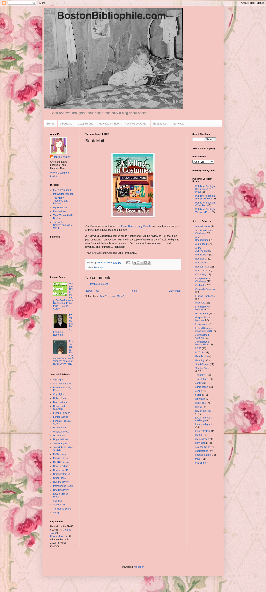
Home (51, 123)
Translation (201, 379)
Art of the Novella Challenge (204, 232)
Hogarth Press (60, 439)
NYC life (199, 352)
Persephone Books (63, 486)
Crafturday (200, 285)
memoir (199, 435)
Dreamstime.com (59, 536)
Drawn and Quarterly (59, 407)
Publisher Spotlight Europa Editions (205, 197)
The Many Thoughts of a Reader (60, 200)
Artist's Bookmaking (202, 238)
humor (198, 406)
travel (198, 459)
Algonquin (58, 379)
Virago (56, 512)
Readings (200, 360)
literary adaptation (204, 424)
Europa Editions (61, 413)
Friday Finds (201, 313)
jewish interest (203, 411)
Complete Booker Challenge (204, 280)
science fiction (202, 447)
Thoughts (200, 375)
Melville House (61, 458)
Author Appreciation (202, 249)
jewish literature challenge (203, 419)
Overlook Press (61, 482)
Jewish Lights (60, 443)
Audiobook (201, 244)
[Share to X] (142, 263)
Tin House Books (62, 508)
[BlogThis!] (138, 263)
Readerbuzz (59, 211)
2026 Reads (85, 123)
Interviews (178, 123)
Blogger (139, 567)
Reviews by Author (136, 123)
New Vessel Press (62, 470)
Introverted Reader (63, 194)
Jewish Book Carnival (202, 336)
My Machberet (60, 207)
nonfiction (200, 443)
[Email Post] (127, 262)
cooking (199, 383)
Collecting (200, 274)
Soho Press (59, 504)
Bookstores (201, 270)
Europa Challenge (205, 296)
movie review (202, 439)
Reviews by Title (109, 123)
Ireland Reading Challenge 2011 (203, 329)
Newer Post (92, 290)
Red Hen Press (61, 490)
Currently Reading (205, 289)
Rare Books (201, 356)
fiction (198, 395)
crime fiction (201, 387)
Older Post (174, 290)
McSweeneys (60, 454)
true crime (200, 462)
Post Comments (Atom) (112, 296)
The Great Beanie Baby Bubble (133, 226)
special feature (203, 454)
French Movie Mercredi (202, 308)
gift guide (200, 399)
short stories (201, 451)
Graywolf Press (61, 431)
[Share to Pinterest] (149, 263)
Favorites (200, 302)
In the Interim (202, 324)
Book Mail (98, 267)
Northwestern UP (62, 474)
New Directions (61, 466)
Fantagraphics (60, 417)
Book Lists (159, 123)
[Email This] (134, 263)
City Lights (58, 394)
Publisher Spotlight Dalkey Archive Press (205, 189)
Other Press (59, 478)
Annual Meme (202, 226)
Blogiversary (202, 254)
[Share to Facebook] (145, 263)
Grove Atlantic (60, 435)
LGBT (198, 348)
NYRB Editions (61, 462)
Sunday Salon (202, 368)
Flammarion (59, 427)
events (198, 391)
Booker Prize (202, 266)
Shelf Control (202, 364)
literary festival (203, 431)
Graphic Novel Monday (203, 319)
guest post (200, 403)
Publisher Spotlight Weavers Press (205, 210)
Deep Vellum (60, 402)
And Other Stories (62, 383)
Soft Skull (58, 500)
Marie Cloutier (62, 156)
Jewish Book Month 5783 (202, 343)
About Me (66, 123)
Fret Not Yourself (62, 190)
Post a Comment (99, 284)
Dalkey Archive (61, 398)
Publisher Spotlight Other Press (205, 204)
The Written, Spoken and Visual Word (63, 225)
